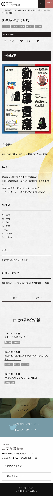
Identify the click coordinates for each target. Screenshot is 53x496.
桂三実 (8, 342)
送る (28, 41)
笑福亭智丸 (9, 383)
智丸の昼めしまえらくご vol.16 (21, 378)
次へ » (39, 298)
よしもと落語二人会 (15, 337)
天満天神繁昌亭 (13, 466)
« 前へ (14, 298)
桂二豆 (38, 26)
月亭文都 (8, 364)
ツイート (45, 41)
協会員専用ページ (14, 476)
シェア (12, 41)
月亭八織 (16, 342)
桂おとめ (25, 364)
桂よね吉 (6, 26)
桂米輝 (21, 26)
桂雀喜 (14, 26)
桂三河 (17, 364)
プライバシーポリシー (26, 488)
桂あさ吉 (30, 26)
